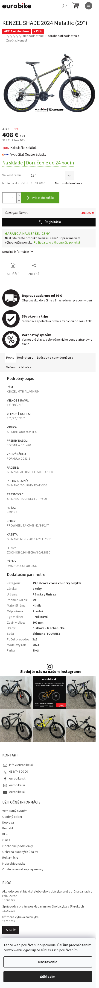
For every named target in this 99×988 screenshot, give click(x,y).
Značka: (16, 40)
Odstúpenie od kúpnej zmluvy (22, 869)
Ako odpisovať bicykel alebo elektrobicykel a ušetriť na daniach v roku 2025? (47, 894)
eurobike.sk (17, 778)
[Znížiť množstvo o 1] (18, 200)
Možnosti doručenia (68, 183)
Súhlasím (47, 976)
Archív (11, 930)
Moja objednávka (14, 863)
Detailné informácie (15, 252)
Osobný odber (12, 817)
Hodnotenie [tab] (25, 357)
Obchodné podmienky (17, 846)
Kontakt (7, 828)
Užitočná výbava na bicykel (20, 917)
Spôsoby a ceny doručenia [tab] (55, 357)
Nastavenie (47, 961)
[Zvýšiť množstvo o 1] (18, 195)
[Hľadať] (64, 5)
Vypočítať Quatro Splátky (28, 154)
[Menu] (88, 5)
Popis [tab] (10, 357)
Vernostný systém (14, 811)
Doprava (8, 822)
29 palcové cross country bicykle (57, 583)
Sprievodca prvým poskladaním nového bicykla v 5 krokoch (43, 907)
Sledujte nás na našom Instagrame (50, 672)
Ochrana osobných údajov (20, 852)
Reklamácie (10, 857)
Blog (5, 834)
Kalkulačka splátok (23, 148)
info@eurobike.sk (21, 765)
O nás (6, 840)
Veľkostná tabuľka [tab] (18, 367)
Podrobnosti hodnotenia (62, 36)
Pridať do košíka (43, 198)
